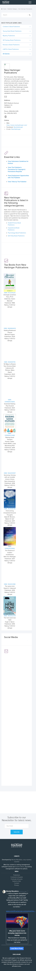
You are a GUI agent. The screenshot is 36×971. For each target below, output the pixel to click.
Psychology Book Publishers (17, 233)
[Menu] (30, 2)
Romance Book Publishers (11, 45)
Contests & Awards (17, 877)
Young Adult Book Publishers (12, 31)
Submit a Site (16, 881)
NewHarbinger (18, 127)
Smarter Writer (19, 867)
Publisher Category (12, 9)
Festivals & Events (16, 879)
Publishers (16, 875)
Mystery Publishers (9, 36)
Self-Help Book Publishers (16, 236)
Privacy (16, 885)
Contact (16, 883)
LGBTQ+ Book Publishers (11, 49)
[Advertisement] (16, 141)
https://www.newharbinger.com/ (16, 125)
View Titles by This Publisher (17, 182)
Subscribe (16, 832)
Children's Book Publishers (11, 27)
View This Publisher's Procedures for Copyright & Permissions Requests (16, 169)
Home (4, 9)
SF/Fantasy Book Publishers (12, 40)
